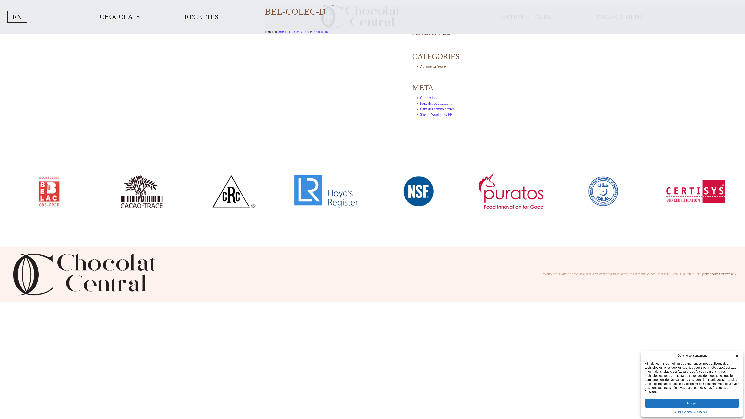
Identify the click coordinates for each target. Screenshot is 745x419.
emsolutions (320, 31)
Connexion (428, 98)
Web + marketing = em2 (687, 274)
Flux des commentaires (437, 109)
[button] (737, 356)
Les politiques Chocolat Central (649, 274)
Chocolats (120, 16)
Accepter (692, 403)
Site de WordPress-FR (436, 115)
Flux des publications (436, 103)
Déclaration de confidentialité (606, 274)
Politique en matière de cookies (690, 412)
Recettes (201, 16)
